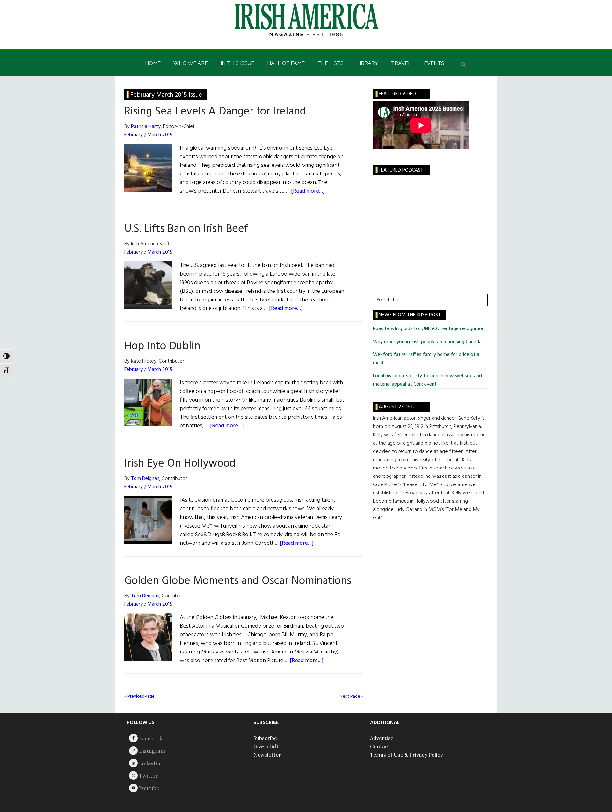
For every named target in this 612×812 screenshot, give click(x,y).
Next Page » (351, 696)
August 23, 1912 (397, 407)
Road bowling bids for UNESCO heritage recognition (428, 329)
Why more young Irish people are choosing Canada (427, 342)
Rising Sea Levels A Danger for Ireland (215, 112)
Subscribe (265, 738)
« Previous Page (139, 696)
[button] (463, 63)
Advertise (381, 738)
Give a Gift (266, 746)
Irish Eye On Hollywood (180, 464)
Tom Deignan (145, 479)
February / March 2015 (148, 135)
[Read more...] (308, 191)
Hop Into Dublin (162, 346)
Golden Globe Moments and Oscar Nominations (237, 581)
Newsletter (267, 754)
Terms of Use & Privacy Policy (406, 754)
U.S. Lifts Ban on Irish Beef (186, 229)
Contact (380, 746)
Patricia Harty (146, 126)
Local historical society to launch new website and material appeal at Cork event (427, 380)
